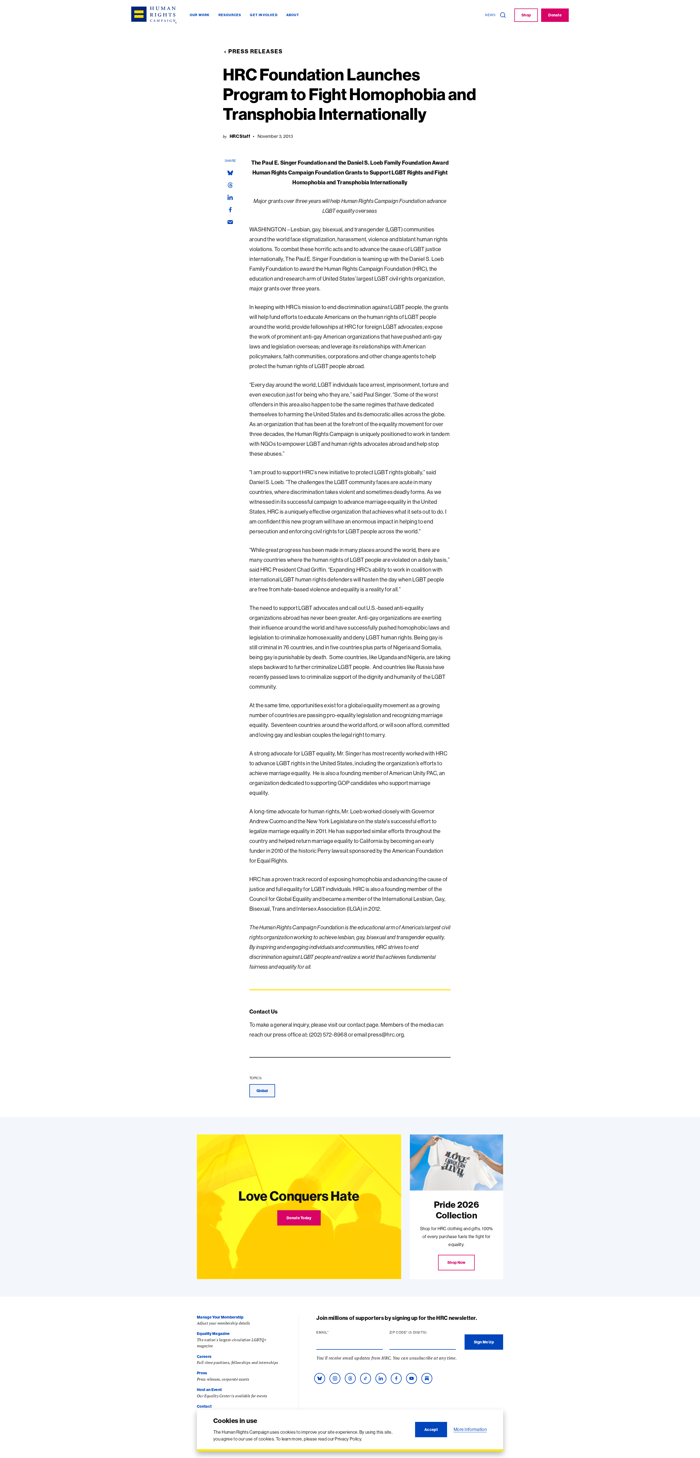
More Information (470, 1429)
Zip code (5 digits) (418, 1332)
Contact (204, 1406)
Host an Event (209, 1389)
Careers (204, 1356)
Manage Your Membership (220, 1317)
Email (333, 1332)
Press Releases (255, 51)
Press (202, 1372)
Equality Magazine (213, 1333)
